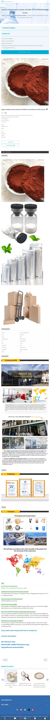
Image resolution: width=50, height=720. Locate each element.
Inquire (9, 142)
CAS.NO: (3, 135)
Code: (2, 132)
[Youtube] (21, 710)
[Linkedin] (25, 710)
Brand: (2, 128)
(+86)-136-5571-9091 (25, 52)
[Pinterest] (33, 710)
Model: (2, 124)
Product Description (6, 152)
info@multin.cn (9, 43)
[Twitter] (29, 710)
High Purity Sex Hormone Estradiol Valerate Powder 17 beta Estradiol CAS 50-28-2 (25, 685)
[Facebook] (17, 710)
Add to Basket (9, 145)
